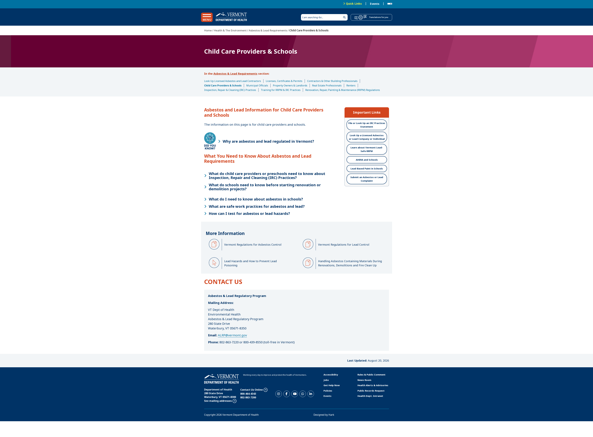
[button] (207, 17)
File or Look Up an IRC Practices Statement (366, 125)
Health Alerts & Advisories (372, 385)
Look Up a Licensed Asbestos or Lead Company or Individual (367, 137)
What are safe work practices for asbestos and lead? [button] (257, 206)
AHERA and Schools (367, 159)
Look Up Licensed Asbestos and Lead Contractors (232, 81)
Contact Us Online (251, 389)
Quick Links (354, 3)
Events (374, 4)
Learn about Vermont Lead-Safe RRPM (367, 149)
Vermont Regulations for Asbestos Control (252, 244)
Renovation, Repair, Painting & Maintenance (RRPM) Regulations (342, 90)
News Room (364, 380)
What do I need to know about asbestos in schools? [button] (256, 199)
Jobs (326, 380)
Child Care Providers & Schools (223, 85)
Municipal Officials (257, 85)
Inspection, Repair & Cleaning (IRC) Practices (230, 90)
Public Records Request (371, 390)
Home (208, 30)
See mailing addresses (218, 401)
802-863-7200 (248, 397)
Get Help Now (332, 385)
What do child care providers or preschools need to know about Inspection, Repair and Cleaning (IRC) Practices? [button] (267, 176)
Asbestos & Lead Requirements (268, 30)
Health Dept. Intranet (370, 395)
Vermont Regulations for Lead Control (343, 244)
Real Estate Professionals (327, 85)
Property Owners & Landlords (290, 85)
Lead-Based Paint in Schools (367, 168)
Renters (350, 85)
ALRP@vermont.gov (232, 335)
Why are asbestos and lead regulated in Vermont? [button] (268, 141)
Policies (328, 390)
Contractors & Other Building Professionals (332, 81)
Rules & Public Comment (371, 374)
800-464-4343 (248, 393)
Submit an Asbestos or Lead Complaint (366, 179)
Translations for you (378, 17)
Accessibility (331, 374)
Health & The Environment (230, 30)
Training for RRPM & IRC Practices (281, 90)
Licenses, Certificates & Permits (284, 81)
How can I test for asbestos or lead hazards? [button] (249, 213)
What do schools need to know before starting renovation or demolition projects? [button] (265, 187)
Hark (331, 414)
